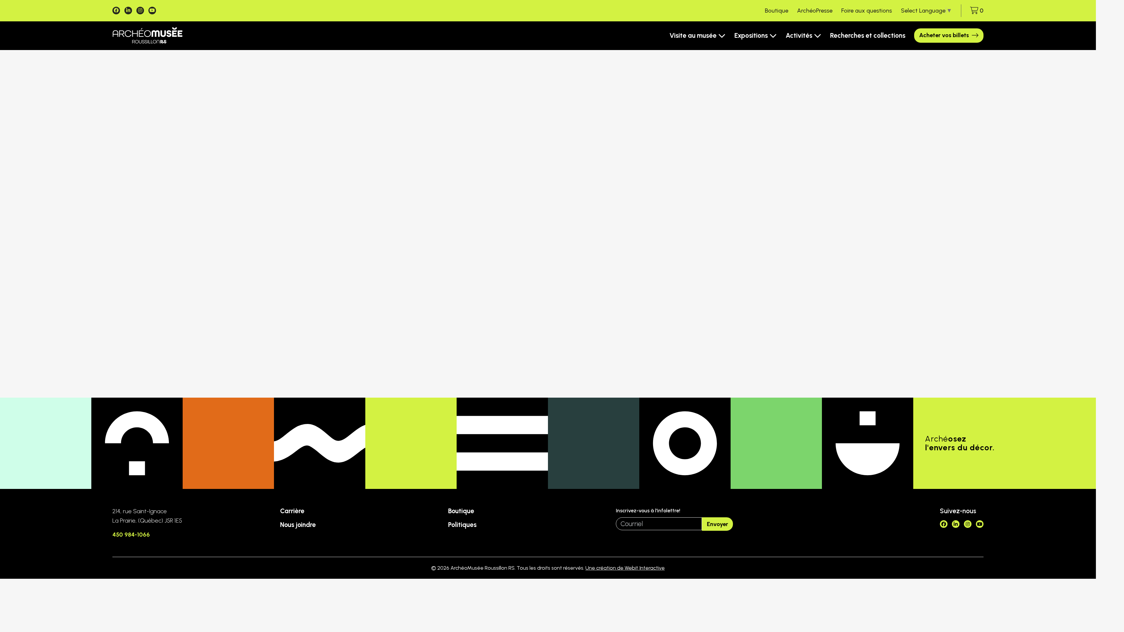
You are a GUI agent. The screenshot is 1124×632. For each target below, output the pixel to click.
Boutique (776, 10)
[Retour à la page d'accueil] (147, 35)
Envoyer (717, 524)
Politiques (462, 525)
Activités (799, 36)
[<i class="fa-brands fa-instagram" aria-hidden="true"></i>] (140, 10)
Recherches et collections (867, 36)
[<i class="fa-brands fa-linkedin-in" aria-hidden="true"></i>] (128, 10)
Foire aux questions (866, 10)
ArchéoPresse (814, 10)
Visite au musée (693, 36)
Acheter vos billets (944, 35)
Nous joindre (298, 525)
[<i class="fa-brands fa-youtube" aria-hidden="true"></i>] (152, 10)
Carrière (292, 511)
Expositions (751, 36)
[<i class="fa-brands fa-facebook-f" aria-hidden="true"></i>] (116, 10)
